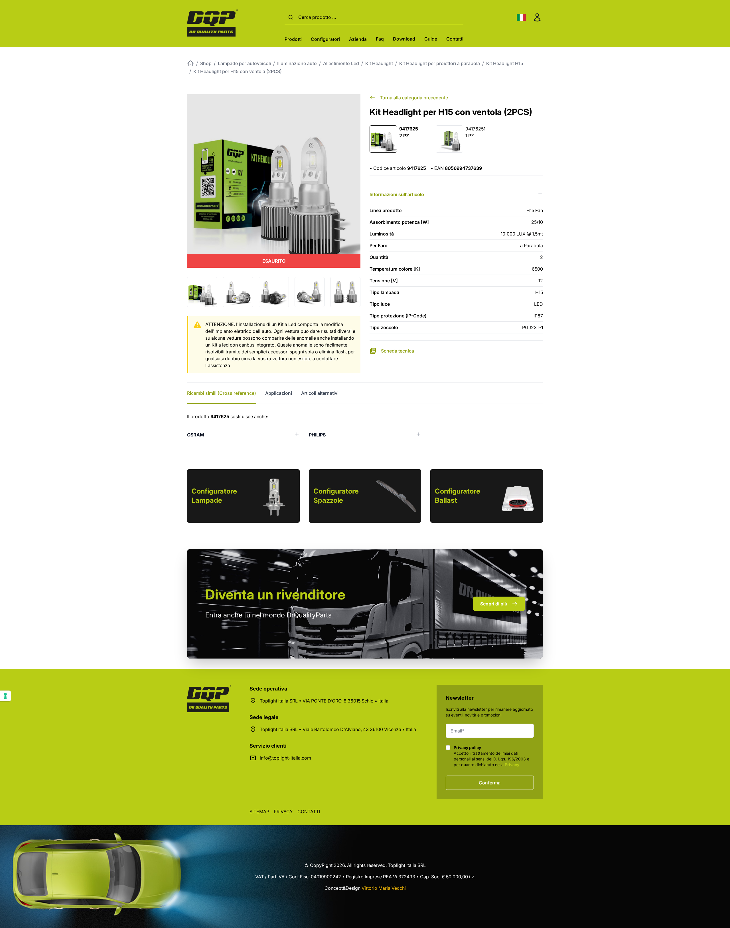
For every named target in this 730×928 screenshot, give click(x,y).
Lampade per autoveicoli (244, 63)
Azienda (358, 39)
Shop (206, 63)
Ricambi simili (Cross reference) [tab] (221, 393)
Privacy (512, 764)
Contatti (454, 39)
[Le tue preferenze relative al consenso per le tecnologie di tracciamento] (5, 696)
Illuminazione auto (297, 63)
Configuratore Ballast (457, 495)
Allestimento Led (341, 63)
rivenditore (275, 594)
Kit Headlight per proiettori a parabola (439, 63)
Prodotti (293, 39)
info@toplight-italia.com (285, 758)
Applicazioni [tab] (278, 393)
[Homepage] (190, 63)
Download (404, 39)
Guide (430, 39)
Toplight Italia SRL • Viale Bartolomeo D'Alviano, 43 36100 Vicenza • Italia (338, 729)
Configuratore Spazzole (336, 495)
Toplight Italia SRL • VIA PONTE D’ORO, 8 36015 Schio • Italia (324, 701)
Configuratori (325, 39)
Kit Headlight (379, 63)
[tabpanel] (365, 429)
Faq (380, 39)
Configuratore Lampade (214, 495)
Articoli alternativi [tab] (319, 393)
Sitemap (259, 811)
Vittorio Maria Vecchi (384, 888)
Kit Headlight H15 (504, 63)
